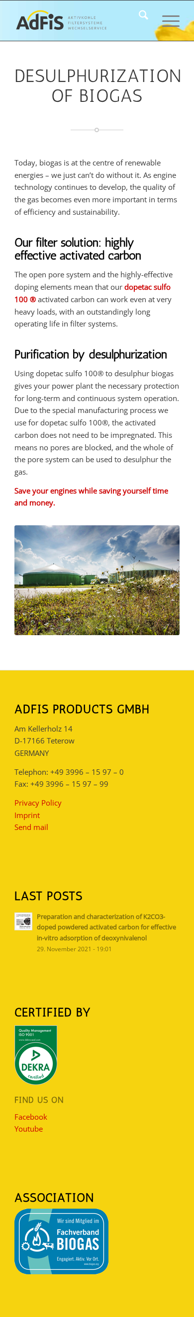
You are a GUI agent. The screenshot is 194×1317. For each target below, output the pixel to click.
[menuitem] (138, 20)
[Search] (138, 20)
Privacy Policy (38, 803)
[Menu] (166, 20)
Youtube (28, 1129)
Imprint (27, 815)
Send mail (31, 827)
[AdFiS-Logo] (80, 20)
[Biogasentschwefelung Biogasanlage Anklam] (97, 580)
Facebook (30, 1117)
